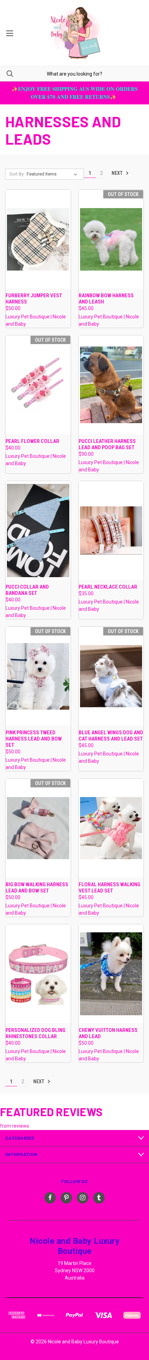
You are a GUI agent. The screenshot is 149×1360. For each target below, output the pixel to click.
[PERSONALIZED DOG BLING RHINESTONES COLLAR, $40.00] (38, 974)
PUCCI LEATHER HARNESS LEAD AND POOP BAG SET (107, 444)
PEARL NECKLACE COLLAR (108, 587)
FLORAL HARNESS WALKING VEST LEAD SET (109, 887)
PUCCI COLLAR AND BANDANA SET (27, 590)
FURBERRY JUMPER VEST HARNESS (34, 298)
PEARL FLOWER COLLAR (32, 441)
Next (118, 173)
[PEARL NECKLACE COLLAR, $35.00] (111, 530)
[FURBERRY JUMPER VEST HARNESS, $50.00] (38, 239)
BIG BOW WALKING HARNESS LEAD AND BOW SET (37, 887)
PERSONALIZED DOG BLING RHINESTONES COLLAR (35, 1033)
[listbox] (53, 174)
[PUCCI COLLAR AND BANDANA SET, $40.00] (38, 530)
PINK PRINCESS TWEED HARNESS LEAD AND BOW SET (34, 738)
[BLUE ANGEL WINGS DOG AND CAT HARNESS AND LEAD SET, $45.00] (111, 676)
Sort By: (17, 174)
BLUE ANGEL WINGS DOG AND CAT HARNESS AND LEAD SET (111, 735)
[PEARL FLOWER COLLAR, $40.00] (38, 385)
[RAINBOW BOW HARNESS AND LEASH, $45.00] (111, 239)
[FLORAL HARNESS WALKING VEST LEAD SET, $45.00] (111, 828)
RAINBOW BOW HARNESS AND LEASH (106, 298)
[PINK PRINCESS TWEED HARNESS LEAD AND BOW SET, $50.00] (38, 676)
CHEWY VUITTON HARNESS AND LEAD (108, 1033)
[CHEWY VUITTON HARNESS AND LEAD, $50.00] (111, 974)
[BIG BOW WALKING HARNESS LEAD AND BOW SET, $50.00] (38, 828)
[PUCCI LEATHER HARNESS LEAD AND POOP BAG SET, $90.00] (111, 385)
